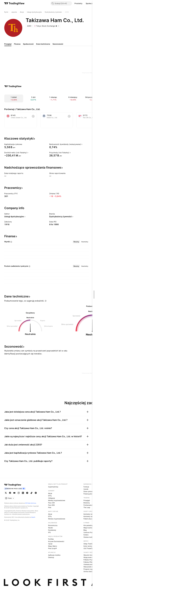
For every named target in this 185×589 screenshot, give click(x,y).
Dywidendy (52, 530)
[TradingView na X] (5, 492)
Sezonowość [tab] (58, 44)
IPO (49, 532)
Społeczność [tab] (28, 44)
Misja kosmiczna (89, 528)
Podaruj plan (88, 494)
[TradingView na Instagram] (18, 492)
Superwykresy (53, 487)
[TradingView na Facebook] (10, 492)
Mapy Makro (52, 546)
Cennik (86, 489)
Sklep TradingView (90, 544)
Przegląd (87, 500)
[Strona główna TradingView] (14, 3)
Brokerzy (87, 503)
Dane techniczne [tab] (43, 44)
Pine (49, 507)
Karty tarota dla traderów (92, 546)
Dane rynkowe (89, 491)
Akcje (50, 493)
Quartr (33, 517)
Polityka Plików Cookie (91, 562)
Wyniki (50, 528)
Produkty (78, 3)
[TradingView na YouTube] (14, 492)
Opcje (50, 544)
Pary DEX (51, 505)
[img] (56, 26)
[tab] (76, 241)
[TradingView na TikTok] (31, 492)
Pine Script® (52, 548)
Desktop (51, 557)
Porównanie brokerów (91, 505)
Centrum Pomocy (90, 532)
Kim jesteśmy (88, 525)
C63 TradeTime (89, 548)
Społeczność (91, 3)
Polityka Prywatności (91, 560)
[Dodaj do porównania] (33, 116)
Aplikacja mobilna (54, 555)
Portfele (51, 539)
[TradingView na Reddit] (35, 492)
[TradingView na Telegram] (27, 492)
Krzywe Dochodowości (56, 541)
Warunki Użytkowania (91, 555)
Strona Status (88, 571)
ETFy (50, 496)
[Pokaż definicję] (23, 144)
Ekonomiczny (52, 525)
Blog (85, 530)
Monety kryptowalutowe (56, 500)
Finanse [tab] (17, 44)
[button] (84, 3)
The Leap (87, 507)
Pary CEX (51, 503)
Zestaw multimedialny (91, 537)
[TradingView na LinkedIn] (22, 492)
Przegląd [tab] (7, 44)
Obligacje (51, 498)
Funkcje (86, 487)
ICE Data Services (30, 503)
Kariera (86, 535)
